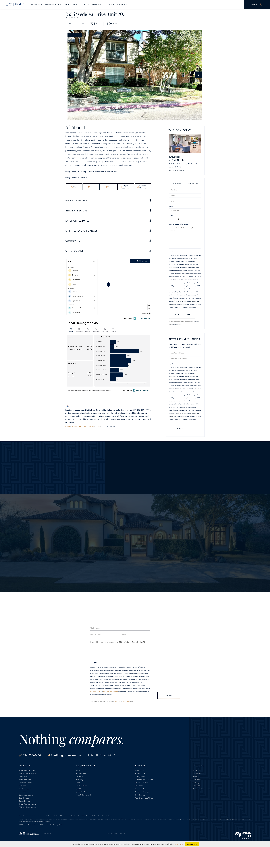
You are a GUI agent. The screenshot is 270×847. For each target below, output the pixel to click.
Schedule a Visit (193, 183)
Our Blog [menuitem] (196, 783)
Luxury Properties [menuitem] (25, 783)
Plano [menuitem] (78, 783)
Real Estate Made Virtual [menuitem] (144, 798)
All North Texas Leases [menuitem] (27, 807)
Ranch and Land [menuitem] (24, 789)
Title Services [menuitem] (140, 795)
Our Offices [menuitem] (197, 780)
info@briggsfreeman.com (66, 755)
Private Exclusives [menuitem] (141, 783)
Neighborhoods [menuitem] (52, 4)
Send (169, 695)
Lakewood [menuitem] (79, 776)
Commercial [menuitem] (139, 789)
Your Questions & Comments (179, 224)
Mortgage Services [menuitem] (142, 792)
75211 (98, 426)
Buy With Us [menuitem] (141, 776)
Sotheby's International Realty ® (26, 819)
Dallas (85, 426)
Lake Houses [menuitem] (23, 792)
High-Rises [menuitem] (23, 786)
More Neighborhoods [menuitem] (83, 795)
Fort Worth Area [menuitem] (25, 780)
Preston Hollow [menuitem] (81, 786)
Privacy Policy (197, 321)
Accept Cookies (192, 844)
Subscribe (180, 428)
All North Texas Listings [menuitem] (27, 773)
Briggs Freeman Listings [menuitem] (27, 770)
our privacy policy (182, 301)
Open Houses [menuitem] (24, 798)
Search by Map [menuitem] (24, 801)
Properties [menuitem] (35, 4)
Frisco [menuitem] (78, 770)
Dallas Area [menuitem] (23, 776)
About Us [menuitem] (109, 4)
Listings (74, 426)
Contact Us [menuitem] (122, 4)
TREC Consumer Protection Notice (28, 825)
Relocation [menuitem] (139, 786)
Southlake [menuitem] (79, 789)
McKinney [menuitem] (79, 780)
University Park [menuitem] (81, 792)
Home (67, 426)
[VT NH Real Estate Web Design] (243, 835)
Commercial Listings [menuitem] (26, 795)
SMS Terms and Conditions (110, 691)
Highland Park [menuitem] (81, 773)
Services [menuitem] (96, 4)
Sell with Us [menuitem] (139, 770)
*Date (171, 206)
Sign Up (135, 567)
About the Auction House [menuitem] (202, 789)
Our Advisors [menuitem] (70, 4)
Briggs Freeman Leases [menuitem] (27, 804)
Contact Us (172, 170)
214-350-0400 (177, 160)
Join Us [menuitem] (195, 776)
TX (80, 426)
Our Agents (180, 170)
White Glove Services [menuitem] (145, 780)
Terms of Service (175, 324)
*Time (171, 215)
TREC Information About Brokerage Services (52, 825)
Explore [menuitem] (84, 4)
